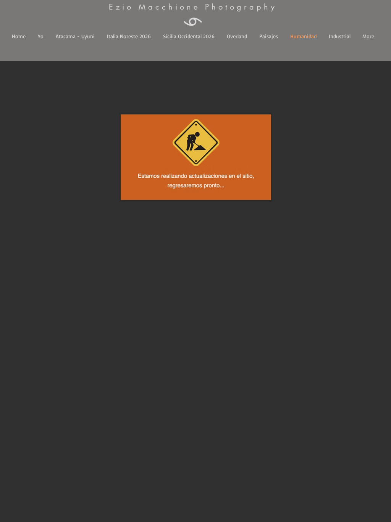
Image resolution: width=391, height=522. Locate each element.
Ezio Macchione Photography (193, 7)
